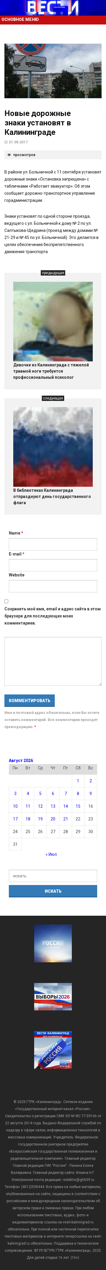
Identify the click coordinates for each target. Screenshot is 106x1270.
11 (28, 806)
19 (40, 819)
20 (53, 819)
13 (53, 806)
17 (15, 819)
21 (65, 819)
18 (28, 819)
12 (40, 806)
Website (16, 575)
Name (16, 533)
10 (15, 806)
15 (78, 806)
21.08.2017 (18, 142)
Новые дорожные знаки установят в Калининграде (37, 123)
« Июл (51, 854)
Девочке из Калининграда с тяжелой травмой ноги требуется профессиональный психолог (51, 371)
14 (65, 806)
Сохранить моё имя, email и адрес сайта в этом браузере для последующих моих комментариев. (52, 616)
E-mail (16, 554)
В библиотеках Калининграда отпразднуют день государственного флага (52, 496)
